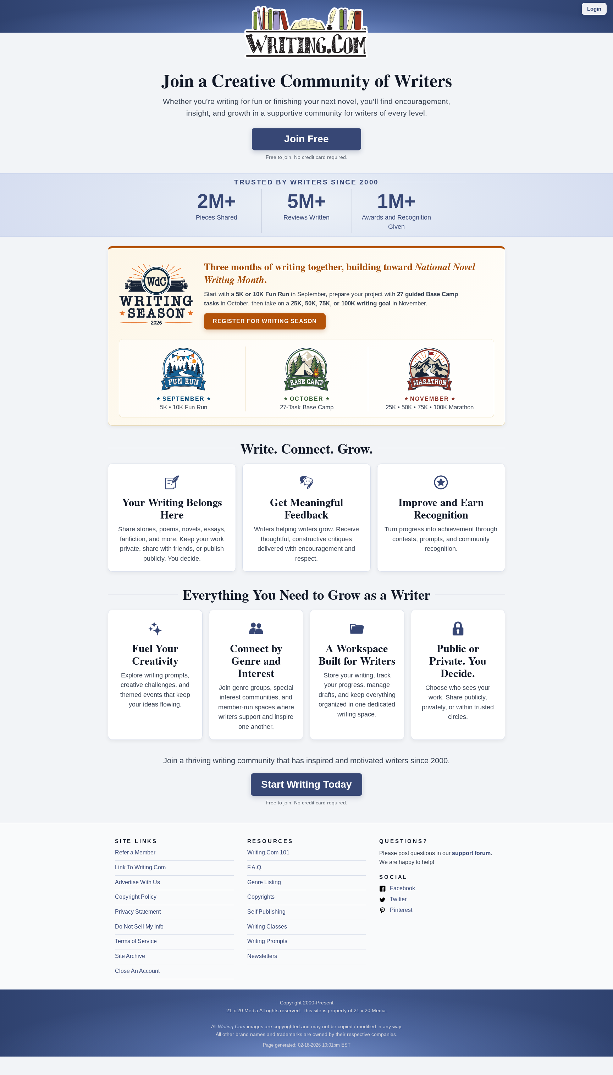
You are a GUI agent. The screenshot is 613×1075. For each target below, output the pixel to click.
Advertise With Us (137, 882)
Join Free (306, 138)
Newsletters (262, 956)
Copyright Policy (135, 897)
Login (594, 9)
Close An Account (137, 971)
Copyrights (261, 897)
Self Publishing (266, 912)
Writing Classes (267, 927)
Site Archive (130, 956)
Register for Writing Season (265, 321)
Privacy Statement (138, 912)
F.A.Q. (255, 867)
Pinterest (400, 910)
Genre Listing (264, 882)
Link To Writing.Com (140, 867)
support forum (471, 853)
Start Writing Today (306, 784)
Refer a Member (135, 852)
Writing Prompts (267, 941)
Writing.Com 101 (268, 852)
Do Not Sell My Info (139, 927)
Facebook (401, 889)
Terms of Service (136, 941)
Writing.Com (231, 1026)
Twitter (397, 900)
